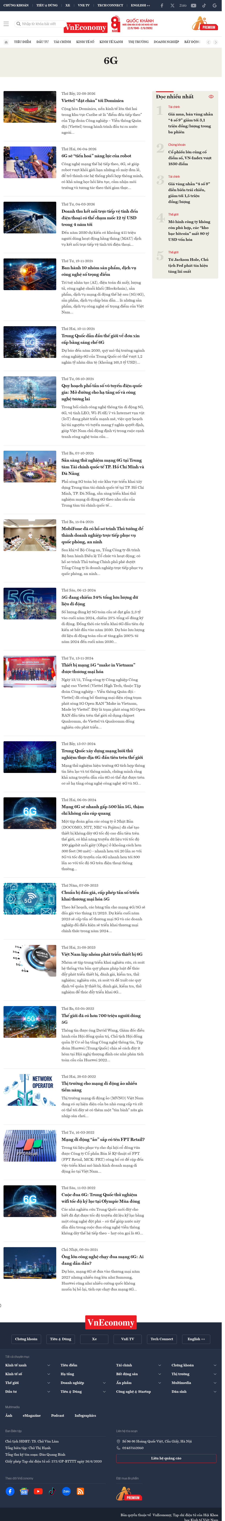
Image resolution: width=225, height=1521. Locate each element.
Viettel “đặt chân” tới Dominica (93, 101)
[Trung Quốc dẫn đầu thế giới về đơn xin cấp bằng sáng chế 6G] (30, 342)
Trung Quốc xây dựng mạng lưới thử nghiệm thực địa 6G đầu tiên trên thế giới (102, 754)
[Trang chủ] (6, 42)
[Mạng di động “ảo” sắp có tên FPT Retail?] (30, 1146)
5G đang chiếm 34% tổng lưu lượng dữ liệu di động (100, 600)
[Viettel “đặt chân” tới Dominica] (30, 107)
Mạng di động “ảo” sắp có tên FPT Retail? (103, 1140)
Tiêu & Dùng (47, 5)
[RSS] (80, 1491)
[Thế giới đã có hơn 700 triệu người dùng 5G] (30, 1022)
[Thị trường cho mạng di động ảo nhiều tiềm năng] (30, 1090)
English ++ (140, 5)
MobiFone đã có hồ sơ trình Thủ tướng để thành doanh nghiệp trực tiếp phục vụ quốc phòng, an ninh (102, 535)
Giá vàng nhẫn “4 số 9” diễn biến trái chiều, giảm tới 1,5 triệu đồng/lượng (189, 193)
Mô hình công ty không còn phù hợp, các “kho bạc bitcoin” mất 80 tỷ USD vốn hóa (189, 231)
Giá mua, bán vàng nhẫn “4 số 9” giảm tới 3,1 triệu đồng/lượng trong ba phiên (190, 123)
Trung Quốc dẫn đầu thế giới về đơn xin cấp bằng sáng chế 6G (101, 339)
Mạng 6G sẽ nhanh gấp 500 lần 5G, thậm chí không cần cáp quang (103, 810)
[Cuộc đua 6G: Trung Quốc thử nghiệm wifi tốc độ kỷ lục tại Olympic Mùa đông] (30, 1201)
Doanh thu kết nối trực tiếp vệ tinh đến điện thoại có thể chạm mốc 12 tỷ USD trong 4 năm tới (100, 218)
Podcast (57, 1416)
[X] (172, 5)
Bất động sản (196, 42)
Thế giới (173, 214)
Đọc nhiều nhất (175, 97)
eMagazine (32, 1416)
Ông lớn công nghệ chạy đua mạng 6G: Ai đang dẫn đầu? (102, 1260)
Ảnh (8, 1416)
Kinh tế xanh (111, 42)
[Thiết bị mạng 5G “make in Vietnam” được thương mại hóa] (30, 671)
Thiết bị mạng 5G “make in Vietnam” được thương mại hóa (98, 668)
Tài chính (62, 42)
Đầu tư (42, 42)
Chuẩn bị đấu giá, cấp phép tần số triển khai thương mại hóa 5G (100, 896)
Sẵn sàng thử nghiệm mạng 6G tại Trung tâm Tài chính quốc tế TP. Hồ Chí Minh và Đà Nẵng (103, 467)
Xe (67, 5)
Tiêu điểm (22, 42)
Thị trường (138, 42)
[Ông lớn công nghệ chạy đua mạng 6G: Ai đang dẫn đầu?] (30, 1263)
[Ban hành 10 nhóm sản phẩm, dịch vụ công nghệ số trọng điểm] (30, 274)
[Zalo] (183, 5)
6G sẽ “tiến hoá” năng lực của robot (96, 156)
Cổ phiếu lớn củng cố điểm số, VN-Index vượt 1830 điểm (190, 158)
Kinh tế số (85, 42)
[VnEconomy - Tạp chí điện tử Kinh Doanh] (111, 1322)
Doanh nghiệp (166, 42)
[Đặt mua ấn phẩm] (205, 23)
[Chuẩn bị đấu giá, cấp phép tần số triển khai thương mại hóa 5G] (30, 899)
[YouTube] (193, 5)
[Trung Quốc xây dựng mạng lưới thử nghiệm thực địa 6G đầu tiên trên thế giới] (30, 757)
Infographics (85, 1416)
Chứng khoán (16, 5)
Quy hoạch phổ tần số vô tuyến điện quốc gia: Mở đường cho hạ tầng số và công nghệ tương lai (102, 392)
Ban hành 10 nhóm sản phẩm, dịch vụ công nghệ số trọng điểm (99, 271)
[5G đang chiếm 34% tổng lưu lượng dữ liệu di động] (30, 603)
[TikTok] (204, 5)
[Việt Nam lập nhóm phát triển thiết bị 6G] (30, 961)
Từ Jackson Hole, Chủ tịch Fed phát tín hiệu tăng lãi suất (188, 266)
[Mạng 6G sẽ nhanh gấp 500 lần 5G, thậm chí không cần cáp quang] (30, 813)
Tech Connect (110, 5)
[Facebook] (161, 5)
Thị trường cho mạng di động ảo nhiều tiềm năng (99, 1087)
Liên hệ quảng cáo (166, 1458)
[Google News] (214, 5)
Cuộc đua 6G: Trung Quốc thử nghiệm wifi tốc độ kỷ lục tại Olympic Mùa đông (101, 1198)
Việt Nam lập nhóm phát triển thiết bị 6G (102, 954)
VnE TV (84, 5)
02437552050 (132, 1448)
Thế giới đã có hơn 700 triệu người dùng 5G (101, 1019)
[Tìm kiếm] (18, 23)
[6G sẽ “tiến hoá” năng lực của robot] (30, 162)
